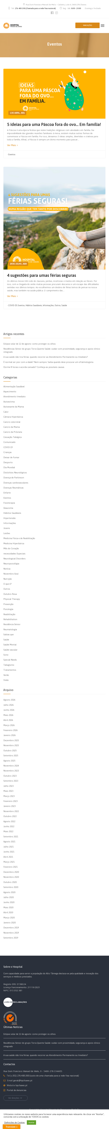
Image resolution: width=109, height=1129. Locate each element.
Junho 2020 (8, 902)
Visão (6, 680)
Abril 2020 (8, 912)
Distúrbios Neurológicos (15, 472)
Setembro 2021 (10, 836)
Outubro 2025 (10, 750)
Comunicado (9, 442)
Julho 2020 (8, 897)
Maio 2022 (8, 831)
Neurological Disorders (14, 558)
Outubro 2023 (10, 776)
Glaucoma (8, 508)
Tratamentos (9, 670)
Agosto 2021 (9, 841)
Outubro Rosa (10, 594)
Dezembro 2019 (11, 927)
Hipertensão (9, 518)
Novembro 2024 (11, 765)
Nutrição (7, 579)
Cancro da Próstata (12, 432)
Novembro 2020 (11, 877)
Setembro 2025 (10, 755)
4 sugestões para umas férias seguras (41, 275)
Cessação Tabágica (12, 437)
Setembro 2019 (10, 937)
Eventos (11, 154)
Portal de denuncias (16, 1090)
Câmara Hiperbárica (13, 417)
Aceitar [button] (31, 1122)
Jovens (6, 528)
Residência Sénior (11, 624)
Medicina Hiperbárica (13, 543)
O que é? (7, 584)
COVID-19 (12, 305)
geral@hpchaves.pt (22, 1080)
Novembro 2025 (11, 745)
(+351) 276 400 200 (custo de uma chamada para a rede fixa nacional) (44, 1075)
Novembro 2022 (11, 811)
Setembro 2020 (10, 887)
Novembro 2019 (11, 932)
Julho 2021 (8, 846)
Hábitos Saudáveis (34, 305)
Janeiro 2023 (9, 806)
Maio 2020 (8, 907)
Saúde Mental (9, 644)
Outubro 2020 (10, 882)
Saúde (64, 305)
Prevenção (8, 604)
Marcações (87, 25)
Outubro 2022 (10, 816)
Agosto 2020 (9, 892)
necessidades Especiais (14, 553)
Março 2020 (9, 917)
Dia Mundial (9, 467)
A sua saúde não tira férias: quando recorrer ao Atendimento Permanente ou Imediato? (45, 357)
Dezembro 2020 (11, 872)
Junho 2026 (8, 710)
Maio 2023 (8, 791)
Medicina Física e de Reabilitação (19, 538)
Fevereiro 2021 (10, 867)
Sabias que (8, 634)
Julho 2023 (8, 786)
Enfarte (7, 492)
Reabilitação (9, 614)
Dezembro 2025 (11, 740)
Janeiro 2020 (9, 922)
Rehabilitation (10, 619)
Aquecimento (9, 391)
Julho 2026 (8, 705)
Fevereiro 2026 (10, 730)
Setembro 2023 (10, 781)
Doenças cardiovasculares (15, 482)
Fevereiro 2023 (10, 801)
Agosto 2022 (9, 821)
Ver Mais (11, 145)
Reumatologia (10, 629)
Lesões (6, 533)
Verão (6, 675)
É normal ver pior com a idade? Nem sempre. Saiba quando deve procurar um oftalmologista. (48, 362)
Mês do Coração (11, 548)
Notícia (6, 569)
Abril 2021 (8, 857)
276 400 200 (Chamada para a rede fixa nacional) (35, 8)
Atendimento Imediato (14, 396)
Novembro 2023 (11, 770)
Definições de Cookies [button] (14, 1122)
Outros (58, 305)
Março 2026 (9, 725)
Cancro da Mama (11, 427)
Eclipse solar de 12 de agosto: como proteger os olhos (29, 344)
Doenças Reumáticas (13, 487)
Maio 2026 (8, 715)
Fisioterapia (9, 503)
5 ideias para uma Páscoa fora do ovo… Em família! (54, 124)
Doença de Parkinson (13, 477)
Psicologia (8, 609)
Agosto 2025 (9, 760)
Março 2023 (9, 796)
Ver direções (13, 1098)
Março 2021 (9, 862)
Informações (48, 305)
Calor (6, 412)
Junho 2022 (8, 826)
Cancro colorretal (11, 422)
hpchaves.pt (21, 1085)
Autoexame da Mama (13, 406)
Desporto (8, 462)
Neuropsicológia (11, 563)
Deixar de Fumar (11, 457)
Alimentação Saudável (14, 386)
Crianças (7, 452)
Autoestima (9, 401)
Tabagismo (8, 665)
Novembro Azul (10, 574)
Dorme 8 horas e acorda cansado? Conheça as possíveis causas (33, 367)
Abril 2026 (8, 720)
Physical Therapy (11, 599)
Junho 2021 (8, 851)
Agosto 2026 (9, 700)
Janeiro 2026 (9, 735)
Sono (5, 655)
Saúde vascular (10, 650)
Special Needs (10, 660)
